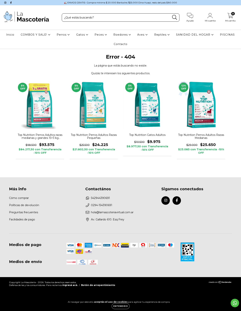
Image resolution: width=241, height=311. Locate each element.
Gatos (81, 34)
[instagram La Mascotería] (5, 2)
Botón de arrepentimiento (98, 285)
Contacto (120, 44)
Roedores (121, 34)
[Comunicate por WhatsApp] (235, 303)
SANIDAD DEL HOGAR (193, 34)
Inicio (10, 34)
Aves (141, 34)
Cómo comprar (19, 198)
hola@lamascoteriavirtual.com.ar (112, 212)
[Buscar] (174, 17)
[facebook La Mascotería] (10, 2)
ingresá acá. (70, 285)
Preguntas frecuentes (23, 212)
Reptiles (160, 34)
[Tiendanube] (220, 282)
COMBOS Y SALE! (34, 34)
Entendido (120, 306)
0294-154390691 (101, 205)
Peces (100, 34)
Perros (62, 34)
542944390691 (100, 198)
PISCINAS (227, 34)
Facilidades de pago (22, 219)
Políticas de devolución (24, 205)
